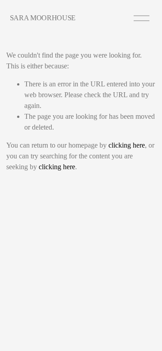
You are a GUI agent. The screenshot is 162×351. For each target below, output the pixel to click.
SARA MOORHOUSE (43, 18)
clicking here (126, 145)
